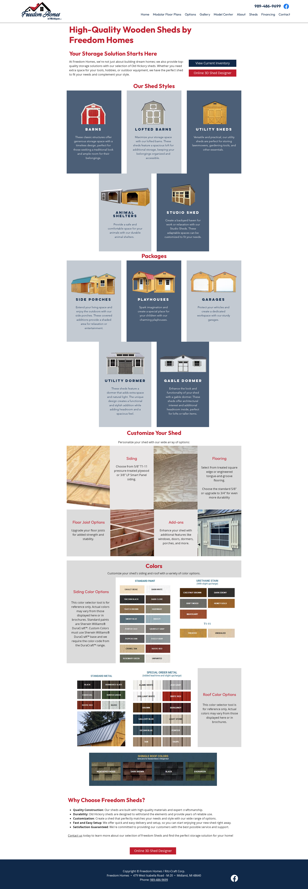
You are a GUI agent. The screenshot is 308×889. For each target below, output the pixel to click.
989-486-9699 (159, 880)
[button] (167, 14)
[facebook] (286, 6)
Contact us (75, 836)
